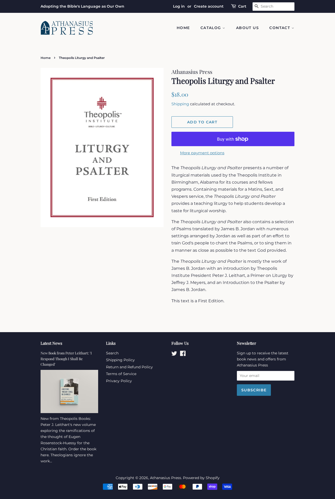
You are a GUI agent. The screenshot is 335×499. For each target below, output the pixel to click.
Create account (209, 6)
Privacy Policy (119, 381)
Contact (280, 27)
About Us (247, 27)
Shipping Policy (120, 360)
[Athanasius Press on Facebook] (183, 354)
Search (112, 353)
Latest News (51, 343)
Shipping (180, 103)
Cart (242, 6)
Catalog (211, 27)
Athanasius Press (165, 478)
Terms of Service (121, 374)
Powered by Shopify (201, 478)
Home (183, 27)
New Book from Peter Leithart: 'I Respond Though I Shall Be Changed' (66, 358)
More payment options (202, 152)
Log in (179, 6)
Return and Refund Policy (129, 367)
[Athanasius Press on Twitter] (174, 354)
